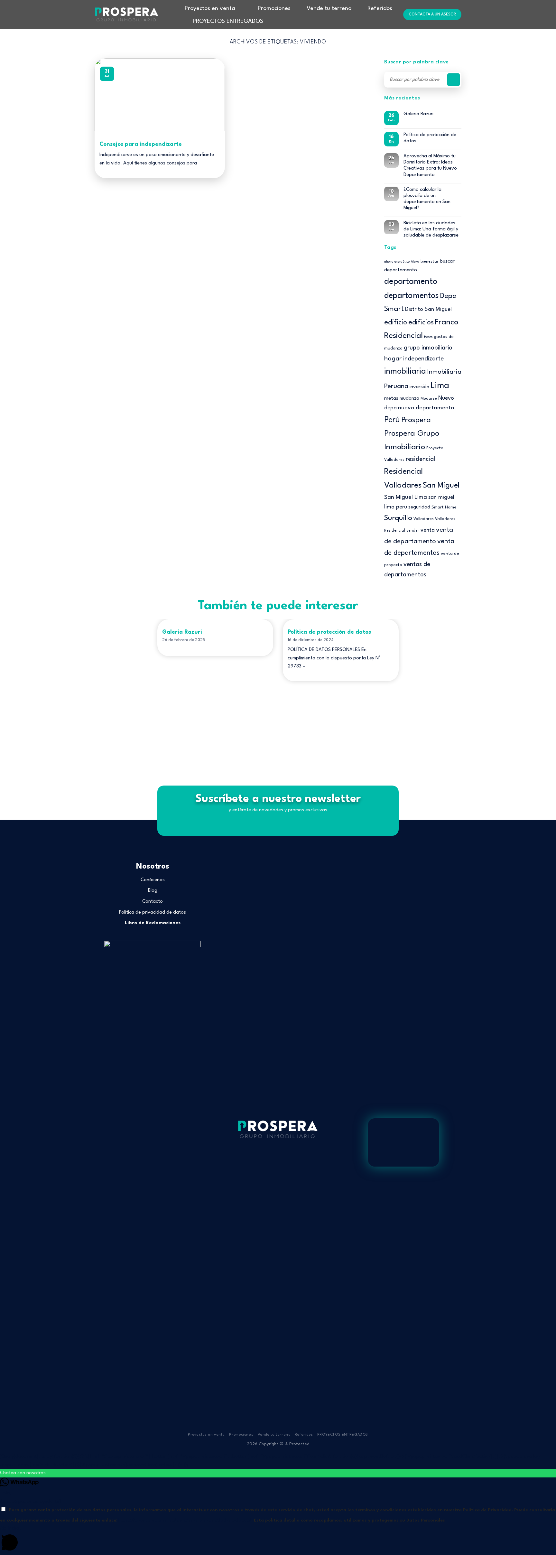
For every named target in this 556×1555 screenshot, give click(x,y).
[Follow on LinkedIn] (285, 1163)
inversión (419, 386)
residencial (420, 459)
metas (391, 398)
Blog (152, 890)
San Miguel (441, 485)
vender (412, 531)
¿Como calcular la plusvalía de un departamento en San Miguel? (426, 199)
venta (428, 530)
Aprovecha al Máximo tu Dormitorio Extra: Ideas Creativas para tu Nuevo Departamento (430, 165)
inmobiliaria (405, 372)
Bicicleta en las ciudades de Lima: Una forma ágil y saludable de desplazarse (431, 229)
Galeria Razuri (418, 114)
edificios (421, 322)
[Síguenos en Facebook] (270, 1163)
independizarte (423, 359)
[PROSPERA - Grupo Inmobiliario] (127, 14)
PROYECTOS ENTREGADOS (228, 21)
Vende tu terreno (329, 8)
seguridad (419, 507)
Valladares (423, 519)
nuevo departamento (426, 408)
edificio (395, 322)
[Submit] (453, 79)
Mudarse (429, 399)
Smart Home (444, 507)
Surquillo (398, 518)
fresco (428, 337)
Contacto (152, 901)
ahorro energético (397, 261)
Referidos (379, 8)
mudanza (409, 398)
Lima (440, 385)
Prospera (416, 420)
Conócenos (153, 880)
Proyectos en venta (210, 8)
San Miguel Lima (405, 497)
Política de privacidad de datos (152, 912)
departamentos (411, 296)
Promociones (274, 8)
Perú (392, 420)
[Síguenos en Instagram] (278, 1163)
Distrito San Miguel (428, 309)
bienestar (430, 262)
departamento (410, 282)
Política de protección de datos (429, 138)
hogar (393, 359)
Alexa (415, 261)
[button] (278, 1473)
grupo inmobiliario (428, 348)
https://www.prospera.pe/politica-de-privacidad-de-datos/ (184, 1520)
